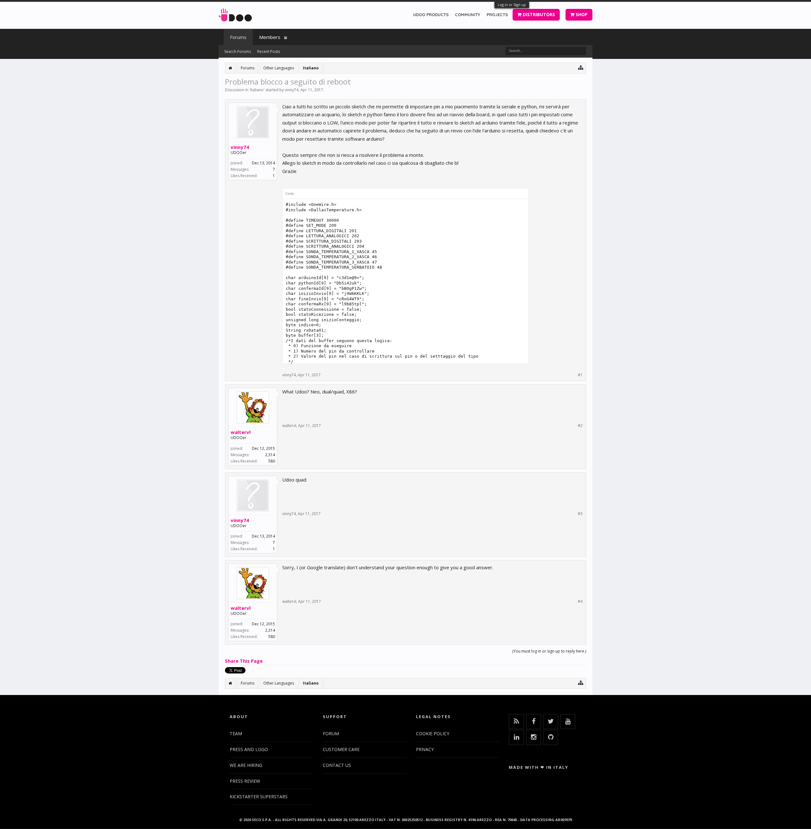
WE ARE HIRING (246, 765)
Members (269, 37)
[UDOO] (235, 13)
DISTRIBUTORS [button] (538, 14)
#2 (580, 425)
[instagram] (533, 737)
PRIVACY (425, 749)
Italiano (257, 89)
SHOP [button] (581, 14)
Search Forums (237, 51)
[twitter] (550, 721)
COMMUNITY (467, 14)
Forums (238, 37)
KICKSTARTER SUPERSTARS (259, 797)
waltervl (241, 432)
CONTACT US (337, 765)
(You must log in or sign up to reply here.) (549, 651)
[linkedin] (516, 737)
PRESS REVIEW (245, 781)
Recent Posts (268, 51)
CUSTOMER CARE (341, 749)
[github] (550, 737)
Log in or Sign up (512, 4)
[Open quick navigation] (581, 67)
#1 (580, 375)
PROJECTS (497, 14)
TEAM (236, 733)
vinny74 (291, 89)
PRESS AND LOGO (249, 749)
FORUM (331, 733)
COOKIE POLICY (432, 733)
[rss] (516, 721)
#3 (580, 513)
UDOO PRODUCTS (431, 14)
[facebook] (533, 721)
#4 (580, 601)
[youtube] (567, 721)
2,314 (270, 454)
